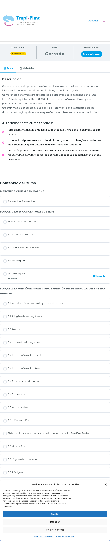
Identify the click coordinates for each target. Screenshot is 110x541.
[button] (105, 484)
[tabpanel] (55, 124)
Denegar (55, 521)
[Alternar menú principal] (104, 21)
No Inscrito (18, 53)
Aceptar (55, 514)
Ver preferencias (55, 529)
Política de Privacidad (44, 537)
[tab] (8, 68)
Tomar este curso (92, 54)
